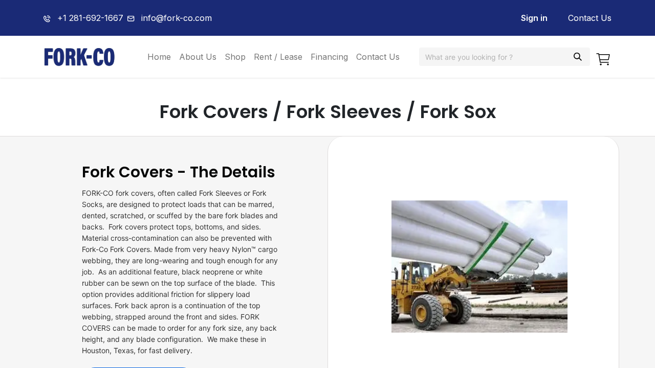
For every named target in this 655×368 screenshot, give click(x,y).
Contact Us (590, 18)
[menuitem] (159, 57)
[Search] (577, 57)
